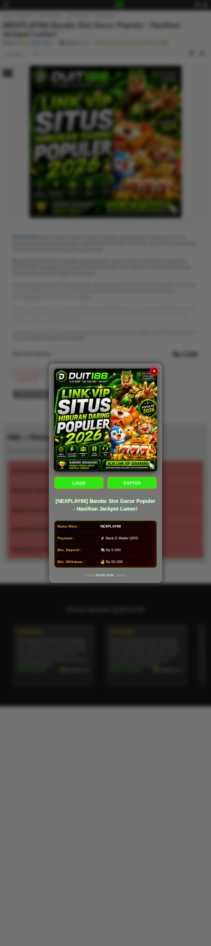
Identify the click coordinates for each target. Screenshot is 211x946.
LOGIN (79, 483)
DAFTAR (132, 483)
